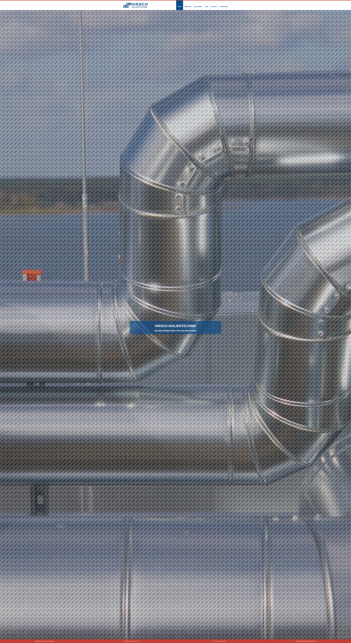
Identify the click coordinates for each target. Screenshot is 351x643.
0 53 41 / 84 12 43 (220, 641)
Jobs (206, 6)
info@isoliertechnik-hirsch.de (308, 641)
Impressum (224, 6)
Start (180, 6)
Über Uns (187, 6)
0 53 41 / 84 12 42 (134, 641)
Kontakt (214, 6)
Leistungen (198, 6)
